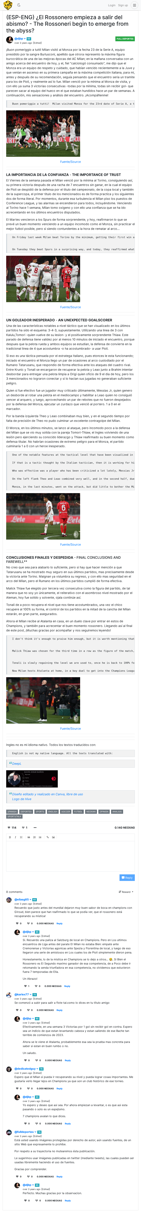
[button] (133, 5)
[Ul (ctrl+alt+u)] (40, 837)
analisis (117, 811)
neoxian (91, 811)
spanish (12, 811)
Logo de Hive (21, 799)
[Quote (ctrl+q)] (28, 837)
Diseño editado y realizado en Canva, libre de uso (47, 794)
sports (40, 811)
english (52, 811)
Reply (128, 877)
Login (111, 5)
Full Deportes (125, 38)
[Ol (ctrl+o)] (34, 837)
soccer (65, 811)
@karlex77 (22, 994)
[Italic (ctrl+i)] (15, 837)
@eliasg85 (21, 899)
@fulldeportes (24, 1132)
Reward (126, 891)
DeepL (16, 763)
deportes (26, 811)
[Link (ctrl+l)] (47, 837)
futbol (78, 811)
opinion (104, 811)
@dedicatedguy (25, 1068)
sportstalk (14, 816)
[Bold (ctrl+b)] (10, 837)
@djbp (19, 38)
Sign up (123, 5)
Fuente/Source (70, 162)
